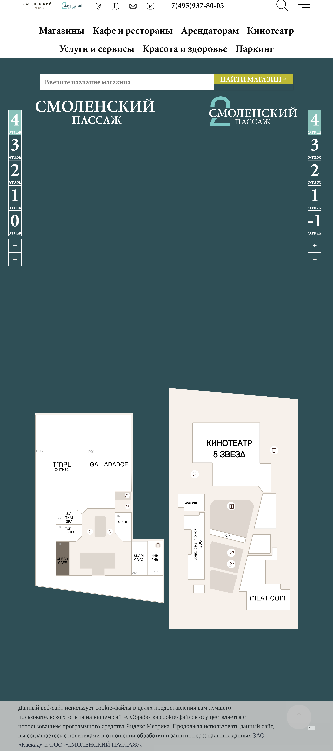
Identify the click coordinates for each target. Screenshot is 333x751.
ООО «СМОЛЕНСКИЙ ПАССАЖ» (95, 744)
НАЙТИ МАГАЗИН (250, 79)
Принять (311, 727)
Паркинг (254, 48)
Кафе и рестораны (133, 30)
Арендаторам (210, 30)
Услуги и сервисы (96, 48)
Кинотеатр (270, 30)
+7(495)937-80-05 (195, 5)
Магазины (61, 30)
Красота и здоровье (185, 48)
